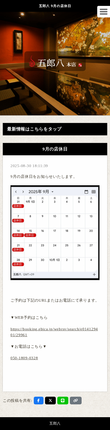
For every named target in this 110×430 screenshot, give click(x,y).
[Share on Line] (62, 400)
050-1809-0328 (24, 358)
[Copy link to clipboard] (76, 400)
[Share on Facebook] (38, 400)
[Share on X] (50, 400)
